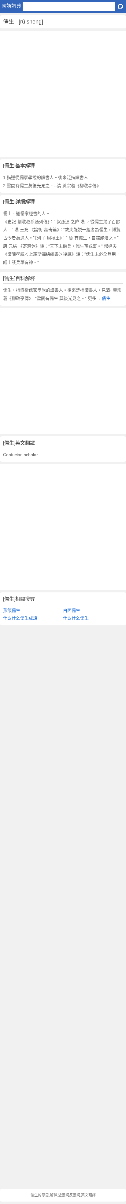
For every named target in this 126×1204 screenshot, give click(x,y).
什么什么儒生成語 (20, 618)
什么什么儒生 (76, 618)
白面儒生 (71, 610)
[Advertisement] (63, 94)
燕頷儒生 (11, 610)
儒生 (106, 298)
